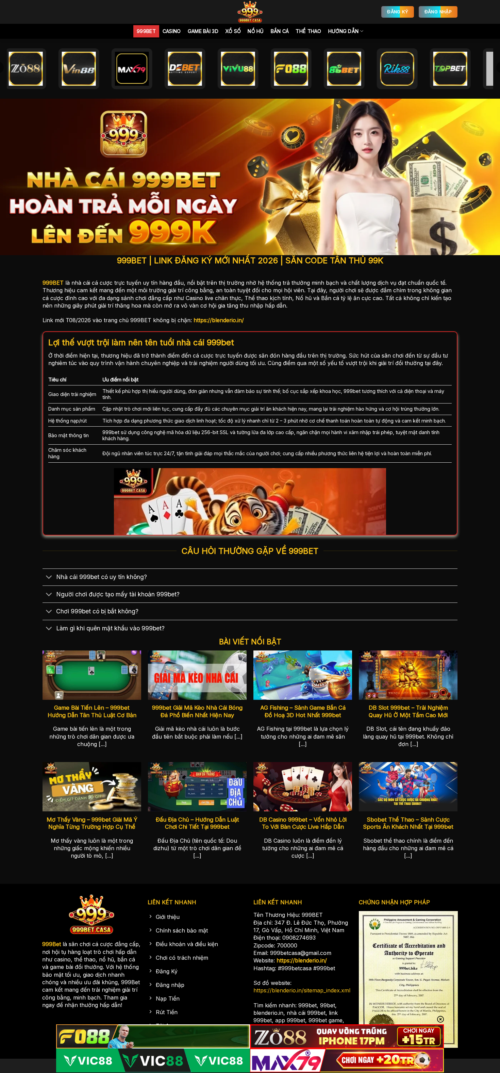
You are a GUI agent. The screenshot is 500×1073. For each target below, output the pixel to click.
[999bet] (250, 12)
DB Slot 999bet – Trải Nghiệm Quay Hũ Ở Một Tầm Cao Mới (408, 711)
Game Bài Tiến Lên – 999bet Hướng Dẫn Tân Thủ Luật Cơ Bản (92, 711)
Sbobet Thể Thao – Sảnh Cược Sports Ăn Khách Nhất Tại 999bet (408, 823)
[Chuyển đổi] (49, 578)
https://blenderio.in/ (219, 320)
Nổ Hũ (256, 31)
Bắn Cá (280, 31)
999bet (146, 31)
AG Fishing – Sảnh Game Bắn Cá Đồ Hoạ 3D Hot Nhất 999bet (303, 711)
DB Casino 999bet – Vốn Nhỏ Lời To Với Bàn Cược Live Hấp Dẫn (303, 823)
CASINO (172, 31)
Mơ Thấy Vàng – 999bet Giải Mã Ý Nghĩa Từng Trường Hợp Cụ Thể (92, 823)
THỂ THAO (308, 31)
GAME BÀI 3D (203, 31)
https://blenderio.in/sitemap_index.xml (301, 990)
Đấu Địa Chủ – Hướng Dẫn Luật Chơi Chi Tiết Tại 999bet (197, 823)
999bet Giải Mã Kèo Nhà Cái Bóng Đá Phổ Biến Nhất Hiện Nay (197, 711)
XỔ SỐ (233, 31)
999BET (53, 282)
